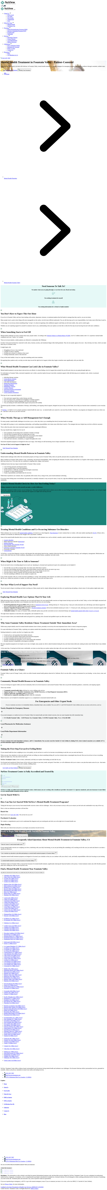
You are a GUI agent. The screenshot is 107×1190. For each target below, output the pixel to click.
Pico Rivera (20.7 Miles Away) (12, 1001)
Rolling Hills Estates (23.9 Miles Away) (14, 1013)
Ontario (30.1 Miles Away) (11, 992)
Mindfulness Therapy (9, 386)
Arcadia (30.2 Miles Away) (11, 878)
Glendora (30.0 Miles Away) (11, 930)
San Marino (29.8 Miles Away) (12, 1025)
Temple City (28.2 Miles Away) (12, 1040)
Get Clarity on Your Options (10, 768)
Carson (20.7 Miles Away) (11, 898)
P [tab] (28, 872)
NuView (4, 410)
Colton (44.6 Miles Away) (11, 902)
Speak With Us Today (8, 836)
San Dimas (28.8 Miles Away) (12, 1020)
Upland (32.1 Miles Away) (11, 1046)
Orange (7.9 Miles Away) (10, 994)
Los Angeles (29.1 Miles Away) (12, 964)
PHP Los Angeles (8, 1097)
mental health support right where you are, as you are (85, 611)
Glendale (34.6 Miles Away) (11, 928)
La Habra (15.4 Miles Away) (11, 948)
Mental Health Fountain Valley (12, 282)
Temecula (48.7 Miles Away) (11, 1038)
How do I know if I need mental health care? (12, 844)
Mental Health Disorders (10, 178)
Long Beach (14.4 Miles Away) (12, 961)
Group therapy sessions (10, 379)
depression (21, 541)
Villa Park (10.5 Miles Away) (11, 1048)
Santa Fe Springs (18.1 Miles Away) (13, 1026)
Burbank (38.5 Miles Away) (11, 895)
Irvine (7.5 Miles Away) (10, 943)
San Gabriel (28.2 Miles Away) (12, 1023)
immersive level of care (42, 605)
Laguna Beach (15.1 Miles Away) (13, 952)
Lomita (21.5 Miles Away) (11, 960)
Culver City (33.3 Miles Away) (12, 910)
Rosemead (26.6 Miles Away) (12, 1015)
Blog (5, 1114)
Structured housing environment (12, 389)
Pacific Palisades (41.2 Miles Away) (13, 997)
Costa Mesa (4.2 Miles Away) (12, 907)
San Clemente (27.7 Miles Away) (13, 1019)
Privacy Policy (9, 1184)
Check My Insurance (6, 1168)
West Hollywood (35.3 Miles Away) (13, 1053)
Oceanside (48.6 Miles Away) (12, 991)
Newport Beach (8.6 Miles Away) (13, 983)
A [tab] (1, 872)
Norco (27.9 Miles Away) (11, 985)
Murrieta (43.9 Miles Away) (11, 981)
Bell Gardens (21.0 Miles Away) (12, 886)
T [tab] (34, 872)
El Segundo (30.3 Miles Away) (12, 920)
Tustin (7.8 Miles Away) (10, 1043)
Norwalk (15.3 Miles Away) (11, 988)
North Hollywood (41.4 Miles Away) (14, 986)
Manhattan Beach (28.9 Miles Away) (13, 970)
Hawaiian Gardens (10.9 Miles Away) (14, 933)
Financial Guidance (9, 391)
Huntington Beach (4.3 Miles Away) (13, 937)
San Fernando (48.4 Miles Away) (13, 1022)
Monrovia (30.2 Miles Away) (11, 976)
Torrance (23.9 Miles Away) (11, 1041)
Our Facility (7, 1090)
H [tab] (16, 872)
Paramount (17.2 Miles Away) (12, 998)
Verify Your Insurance (25, 70)
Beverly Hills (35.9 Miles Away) (12, 889)
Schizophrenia (8, 550)
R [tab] (30, 872)
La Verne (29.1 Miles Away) (11, 951)
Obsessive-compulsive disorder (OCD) (14, 547)
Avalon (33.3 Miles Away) (11, 881)
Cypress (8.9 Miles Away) (11, 911)
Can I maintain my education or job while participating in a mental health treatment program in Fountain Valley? (28, 853)
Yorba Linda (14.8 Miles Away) (12, 1060)
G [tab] (14, 872)
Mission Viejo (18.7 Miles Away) (13, 975)
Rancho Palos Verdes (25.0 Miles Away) (14, 1007)
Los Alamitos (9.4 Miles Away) (12, 963)
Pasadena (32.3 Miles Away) (11, 1000)
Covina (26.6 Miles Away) (11, 908)
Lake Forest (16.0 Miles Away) (12, 955)
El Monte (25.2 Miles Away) (11, 918)
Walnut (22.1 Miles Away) (11, 1051)
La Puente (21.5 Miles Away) (12, 949)
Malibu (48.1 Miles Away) (11, 968)
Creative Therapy (8, 388)
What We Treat (7, 1094)
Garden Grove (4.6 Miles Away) (12, 925)
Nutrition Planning (9, 385)
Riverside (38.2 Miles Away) (11, 1011)
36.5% (94, 533)
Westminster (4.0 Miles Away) (12, 1054)
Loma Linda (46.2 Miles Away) (12, 958)
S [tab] (32, 872)
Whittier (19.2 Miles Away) (11, 1056)
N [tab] (24, 872)
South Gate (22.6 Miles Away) (12, 1034)
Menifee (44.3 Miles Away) (11, 973)
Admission (6, 1107)
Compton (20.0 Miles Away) (11, 904)
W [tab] (41, 872)
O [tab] (26, 872)
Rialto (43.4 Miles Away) (10, 1010)
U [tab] (36, 872)
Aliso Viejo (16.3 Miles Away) (12, 877)
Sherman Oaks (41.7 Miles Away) (13, 1031)
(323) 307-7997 (6, 58)
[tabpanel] (53, 878)
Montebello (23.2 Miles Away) (12, 978)
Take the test (6, 495)
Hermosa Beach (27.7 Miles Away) (13, 936)
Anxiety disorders (8, 540)
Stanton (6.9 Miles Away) (11, 1035)
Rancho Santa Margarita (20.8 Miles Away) (15, 1008)
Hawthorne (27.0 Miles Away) (12, 934)
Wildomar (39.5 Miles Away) (11, 1057)
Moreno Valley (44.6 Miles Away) (13, 979)
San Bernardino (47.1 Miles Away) (13, 1017)
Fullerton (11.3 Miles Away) (11, 923)
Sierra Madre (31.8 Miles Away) (12, 1032)
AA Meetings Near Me (9, 1104)
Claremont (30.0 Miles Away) (12, 901)
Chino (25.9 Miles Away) (10, 899)
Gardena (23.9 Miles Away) (11, 927)
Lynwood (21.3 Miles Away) (11, 966)
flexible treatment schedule (39, 608)
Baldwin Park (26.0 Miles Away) (12, 884)
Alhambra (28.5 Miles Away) (11, 875)
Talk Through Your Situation (10, 448)
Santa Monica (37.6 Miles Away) (12, 1028)
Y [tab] (43, 872)
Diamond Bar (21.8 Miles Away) (12, 914)
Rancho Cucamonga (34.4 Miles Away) (14, 1005)
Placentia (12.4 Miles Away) (11, 1003)
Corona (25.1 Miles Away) (11, 905)
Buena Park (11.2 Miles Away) (12, 893)
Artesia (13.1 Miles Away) (11, 880)
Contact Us (6, 1110)
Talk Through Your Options (10, 70)
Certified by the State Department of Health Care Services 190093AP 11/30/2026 (22, 1187)
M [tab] (22, 872)
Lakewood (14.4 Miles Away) (12, 957)
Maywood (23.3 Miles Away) (12, 971)
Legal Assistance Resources (11, 392)
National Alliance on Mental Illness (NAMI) (58, 335)
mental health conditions (26, 533)
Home (5, 1084)
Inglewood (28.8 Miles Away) (12, 942)
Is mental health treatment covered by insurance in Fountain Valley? (17, 860)
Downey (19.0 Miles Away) (11, 915)
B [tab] (3, 872)
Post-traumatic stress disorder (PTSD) (14, 544)
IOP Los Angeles (8, 1100)
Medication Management (10, 383)
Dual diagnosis (54, 533)
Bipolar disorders (8, 543)
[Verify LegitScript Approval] (7, 1169)
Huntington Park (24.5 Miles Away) (13, 939)
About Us (6, 1087)
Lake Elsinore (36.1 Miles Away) (13, 954)
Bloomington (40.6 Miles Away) (12, 890)
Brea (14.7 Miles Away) (10, 892)
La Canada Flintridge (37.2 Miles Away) (14, 946)
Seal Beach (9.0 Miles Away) (11, 1029)
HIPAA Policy (34, 1188)
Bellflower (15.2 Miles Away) (12, 887)
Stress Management (9, 380)
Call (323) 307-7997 (8, 664)
